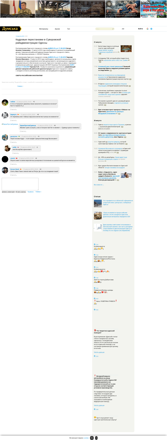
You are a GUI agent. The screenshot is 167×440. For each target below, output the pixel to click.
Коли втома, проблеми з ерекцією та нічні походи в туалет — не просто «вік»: (112, 91)
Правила (30, 192)
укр (123, 29)
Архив (57, 29)
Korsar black (14, 169)
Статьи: (97, 196)
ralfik (14, 147)
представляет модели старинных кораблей (105, 51)
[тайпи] (5, 105)
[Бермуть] (5, 118)
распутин (13, 136)
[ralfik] (7, 151)
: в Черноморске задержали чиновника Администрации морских (113, 78)
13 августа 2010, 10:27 (27, 147)
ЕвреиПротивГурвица (28, 125)
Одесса (101, 125)
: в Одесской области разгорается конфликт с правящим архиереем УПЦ (114, 150)
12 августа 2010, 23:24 (30, 169)
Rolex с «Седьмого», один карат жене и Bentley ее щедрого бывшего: (107, 174)
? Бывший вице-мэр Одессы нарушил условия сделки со (114, 68)
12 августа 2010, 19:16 (24, 102)
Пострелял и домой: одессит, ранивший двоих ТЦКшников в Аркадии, (114, 102)
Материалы (43, 29)
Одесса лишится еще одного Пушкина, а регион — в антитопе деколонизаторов (85, 16)
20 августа (97, 120)
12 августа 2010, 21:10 (45, 125)
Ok (92, 438)
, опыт (118, 137)
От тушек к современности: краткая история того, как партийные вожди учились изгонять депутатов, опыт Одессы (121, 15)
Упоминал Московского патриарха (110, 148)
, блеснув (107, 179)
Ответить (13, 109)
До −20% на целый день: (106, 157)
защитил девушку (114, 142)
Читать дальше (99, 352)
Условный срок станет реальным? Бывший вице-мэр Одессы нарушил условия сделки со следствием (17, 16)
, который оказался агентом (117, 86)
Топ (68, 29)
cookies (86, 438)
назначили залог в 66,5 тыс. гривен (116, 60)
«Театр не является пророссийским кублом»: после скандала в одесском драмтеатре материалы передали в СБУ (116, 214)
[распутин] (5, 140)
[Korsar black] (5, 173)
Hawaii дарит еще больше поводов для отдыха (112, 158)
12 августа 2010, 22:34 (26, 158)
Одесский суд (103, 142)
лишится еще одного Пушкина (114, 125)
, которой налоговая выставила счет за (112, 143)
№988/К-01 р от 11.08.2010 (57, 48)
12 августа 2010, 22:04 (28, 136)
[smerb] (5, 162)
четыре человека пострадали (115, 168)
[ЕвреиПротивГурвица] (10, 124)
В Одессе (101, 84)
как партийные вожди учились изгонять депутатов (112, 136)
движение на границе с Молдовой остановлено (111, 112)
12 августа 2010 (20, 36)
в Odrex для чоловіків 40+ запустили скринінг (114, 93)
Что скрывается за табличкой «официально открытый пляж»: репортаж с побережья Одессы (118, 202)
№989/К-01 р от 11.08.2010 (57, 57)
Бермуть (13, 114)
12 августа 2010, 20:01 (28, 114)
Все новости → (99, 185)
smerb (12, 158)
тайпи (12, 102)
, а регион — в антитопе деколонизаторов (114, 125)
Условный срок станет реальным (110, 66)
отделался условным (121, 103)
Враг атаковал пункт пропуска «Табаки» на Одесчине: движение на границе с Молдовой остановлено (52, 16)
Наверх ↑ (20, 86)
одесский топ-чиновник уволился (109, 177)
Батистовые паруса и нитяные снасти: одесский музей (108, 47)
